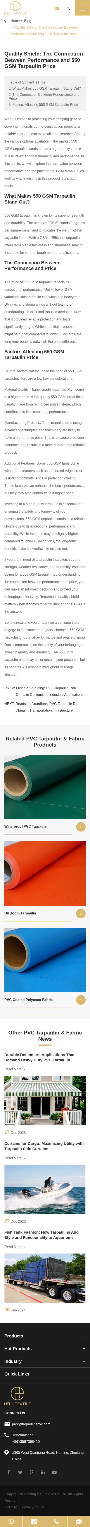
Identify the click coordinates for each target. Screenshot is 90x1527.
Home (15, 21)
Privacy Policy (33, 1507)
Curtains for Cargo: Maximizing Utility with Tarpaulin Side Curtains (44, 1146)
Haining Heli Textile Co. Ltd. (45, 1494)
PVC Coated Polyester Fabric (28, 1000)
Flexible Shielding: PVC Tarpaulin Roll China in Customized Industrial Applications (49, 691)
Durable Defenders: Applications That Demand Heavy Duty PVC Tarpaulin (39, 1057)
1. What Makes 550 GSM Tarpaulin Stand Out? (45, 88)
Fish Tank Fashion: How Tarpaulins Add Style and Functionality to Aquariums (41, 1235)
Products (13, 1336)
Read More (13, 1069)
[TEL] (56, 1521)
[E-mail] (33, 1521)
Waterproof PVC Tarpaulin (25, 826)
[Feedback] (79, 1521)
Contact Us (14, 1413)
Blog (27, 21)
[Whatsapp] (11, 1521)
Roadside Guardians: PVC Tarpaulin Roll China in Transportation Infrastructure (47, 707)
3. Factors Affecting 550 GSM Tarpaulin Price (43, 104)
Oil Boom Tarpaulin (20, 913)
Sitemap (10, 1507)
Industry (13, 1361)
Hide (41, 82)
